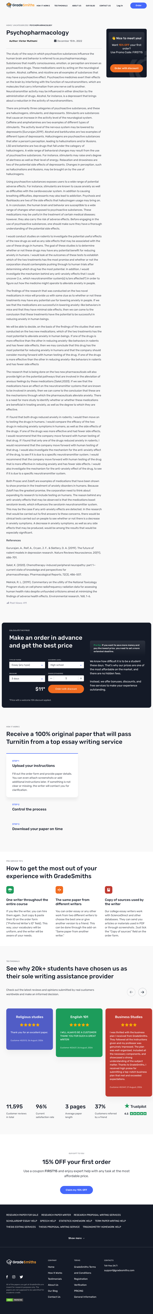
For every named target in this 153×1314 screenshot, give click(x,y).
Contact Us (105, 6)
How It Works (43, 6)
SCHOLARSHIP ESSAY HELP (21, 1220)
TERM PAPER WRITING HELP (110, 1220)
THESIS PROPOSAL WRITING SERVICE (59, 1226)
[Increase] (81, 678)
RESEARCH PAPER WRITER (56, 1214)
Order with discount (127, 68)
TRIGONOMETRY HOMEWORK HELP (102, 1226)
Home (51, 1266)
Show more (75, 1238)
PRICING (78, 1290)
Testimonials (61, 6)
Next (142, 992)
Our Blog (90, 6)
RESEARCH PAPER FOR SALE (22, 1214)
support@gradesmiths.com (119, 1270)
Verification (80, 1284)
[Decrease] (51, 678)
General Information (85, 1296)
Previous (131, 992)
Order (138, 5)
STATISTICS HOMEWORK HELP (75, 1220)
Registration (81, 1278)
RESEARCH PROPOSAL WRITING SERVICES (97, 1214)
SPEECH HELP (48, 1220)
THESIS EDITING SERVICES (21, 1226)
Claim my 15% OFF (76, 1189)
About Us (76, 6)
